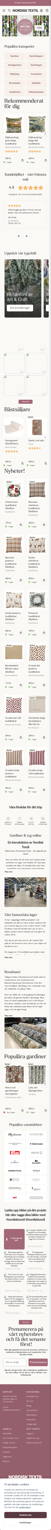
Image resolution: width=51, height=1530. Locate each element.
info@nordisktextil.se (11, 1410)
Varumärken (32, 1410)
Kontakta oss (32, 1397)
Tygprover (7, 1457)
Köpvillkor (7, 1434)
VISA (39, 28)
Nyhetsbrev (31, 1415)
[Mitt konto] (41, 10)
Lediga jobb (31, 1424)
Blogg (28, 1406)
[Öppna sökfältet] (9, 10)
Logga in (30, 1434)
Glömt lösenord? (34, 1443)
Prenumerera (38, 1362)
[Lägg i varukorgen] (22, 160)
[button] (19, 236)
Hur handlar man (10, 1438)
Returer (6, 1461)
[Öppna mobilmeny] (4, 10)
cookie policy (24, 1507)
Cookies (6, 1452)
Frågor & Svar (9, 1443)
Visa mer (9, 872)
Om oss (29, 1401)
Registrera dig (32, 1438)
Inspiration (31, 1420)
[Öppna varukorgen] (47, 10)
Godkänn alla (25, 1515)
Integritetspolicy (10, 1447)
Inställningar (25, 1522)
